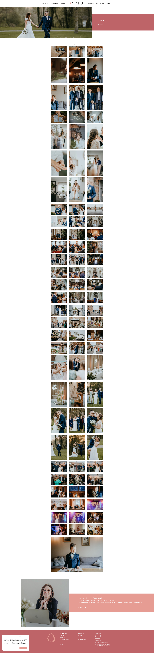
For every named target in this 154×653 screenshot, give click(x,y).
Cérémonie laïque (64, 639)
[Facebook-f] (98, 636)
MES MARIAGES (91, 3)
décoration (63, 641)
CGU (78, 641)
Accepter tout (23, 647)
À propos (80, 635)
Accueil (62, 635)
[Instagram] (95, 636)
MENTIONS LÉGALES (82, 639)
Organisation (63, 637)
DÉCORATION (63, 3)
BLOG (97, 3)
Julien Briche (77, 44)
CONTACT (109, 3)
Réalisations (63, 642)
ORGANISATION (45, 3)
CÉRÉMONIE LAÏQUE (54, 3)
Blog (61, 644)
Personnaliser (8, 647)
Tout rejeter (15, 647)
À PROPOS (102, 3)
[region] (15, 643)
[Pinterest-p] (100, 636)
